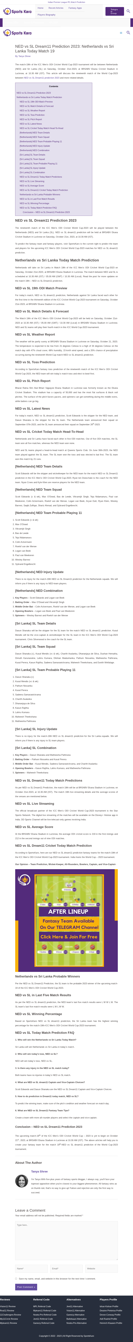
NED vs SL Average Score (32, 185)
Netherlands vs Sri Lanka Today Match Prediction (39, 97)
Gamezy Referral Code (43, 1323)
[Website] (101, 1269)
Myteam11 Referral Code (44, 1310)
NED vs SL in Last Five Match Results (37, 199)
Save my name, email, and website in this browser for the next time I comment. (57, 1279)
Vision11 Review (8, 1306)
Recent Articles (56, 8)
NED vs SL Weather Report (32, 110)
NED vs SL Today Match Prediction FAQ (38, 208)
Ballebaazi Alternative (76, 1319)
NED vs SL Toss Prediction (32, 115)
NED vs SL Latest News (31, 124)
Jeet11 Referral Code (43, 1319)
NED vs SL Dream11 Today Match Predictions (41, 177)
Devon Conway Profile (110, 1315)
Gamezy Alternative (75, 1315)
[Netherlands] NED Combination (34, 150)
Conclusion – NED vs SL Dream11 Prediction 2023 (46, 212)
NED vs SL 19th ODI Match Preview (36, 101)
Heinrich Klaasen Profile (111, 1323)
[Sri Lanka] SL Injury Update (32, 168)
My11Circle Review (9, 1319)
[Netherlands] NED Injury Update (35, 146)
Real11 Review (7, 1310)
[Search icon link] (128, 12)
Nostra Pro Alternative (76, 1323)
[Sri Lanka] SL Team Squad (32, 159)
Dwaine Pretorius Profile (111, 1310)
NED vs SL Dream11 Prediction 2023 (34, 93)
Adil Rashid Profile (108, 1319)
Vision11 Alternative (75, 1310)
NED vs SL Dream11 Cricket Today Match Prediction (44, 190)
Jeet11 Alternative (74, 1306)
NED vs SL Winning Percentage (34, 203)
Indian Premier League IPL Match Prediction (66, 2)
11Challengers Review (10, 1315)
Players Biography (46, 15)
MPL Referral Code (42, 1306)
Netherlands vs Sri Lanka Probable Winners (40, 194)
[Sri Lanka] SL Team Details (32, 155)
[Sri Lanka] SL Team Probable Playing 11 (38, 163)
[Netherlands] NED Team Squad (34, 137)
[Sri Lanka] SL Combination (32, 172)
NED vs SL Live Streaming (32, 181)
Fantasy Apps (75, 8)
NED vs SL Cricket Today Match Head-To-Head (41, 128)
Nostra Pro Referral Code (45, 1315)
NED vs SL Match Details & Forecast (37, 106)
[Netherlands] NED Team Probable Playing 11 (41, 141)
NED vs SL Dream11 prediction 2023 (41, 78)
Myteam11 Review (8, 1323)
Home (40, 8)
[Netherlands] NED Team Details (35, 132)
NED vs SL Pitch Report (31, 119)
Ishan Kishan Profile (109, 1306)
